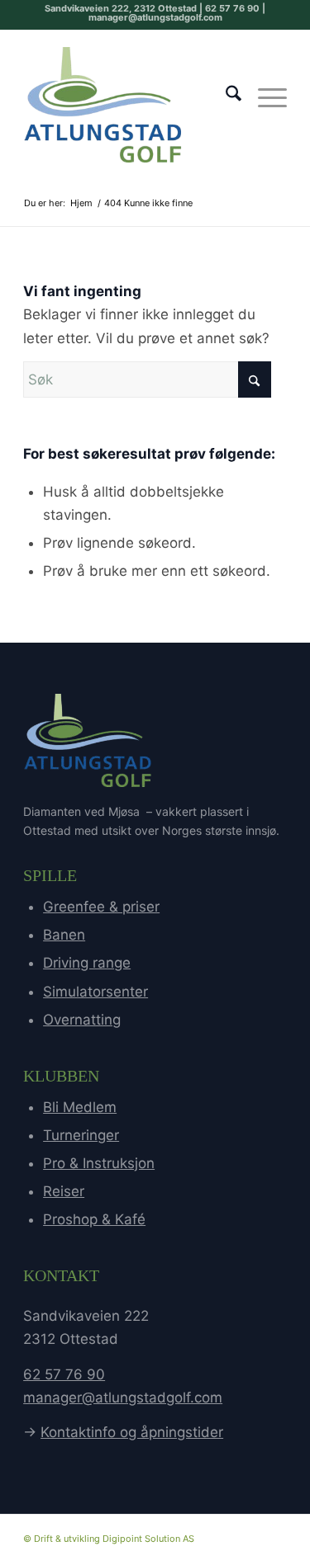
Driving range (87, 962)
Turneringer (81, 1135)
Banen (64, 934)
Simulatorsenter (95, 991)
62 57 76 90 (64, 1374)
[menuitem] (225, 97)
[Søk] (225, 97)
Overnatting (82, 1019)
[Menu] (264, 97)
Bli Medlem (80, 1107)
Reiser (63, 1191)
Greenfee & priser (101, 906)
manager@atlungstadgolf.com (122, 1397)
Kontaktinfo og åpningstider (132, 1432)
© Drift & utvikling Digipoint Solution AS (108, 1538)
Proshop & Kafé (94, 1219)
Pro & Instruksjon (99, 1163)
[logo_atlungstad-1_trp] (128, 105)
